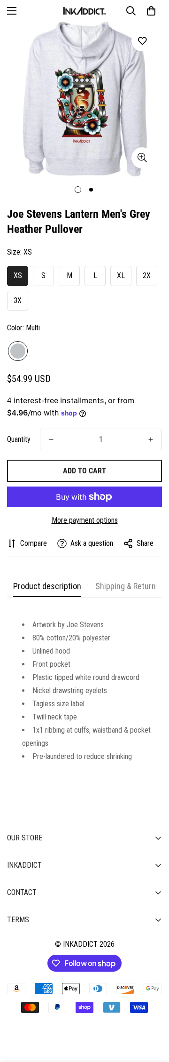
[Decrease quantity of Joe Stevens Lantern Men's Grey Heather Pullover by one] (51, 439)
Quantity (19, 439)
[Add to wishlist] (142, 40)
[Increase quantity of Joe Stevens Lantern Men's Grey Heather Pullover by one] (150, 439)
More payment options (85, 520)
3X (18, 300)
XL (121, 275)
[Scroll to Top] (152, 1012)
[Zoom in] (142, 157)
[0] (151, 11)
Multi (17, 351)
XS (18, 275)
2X (147, 275)
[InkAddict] (84, 10)
